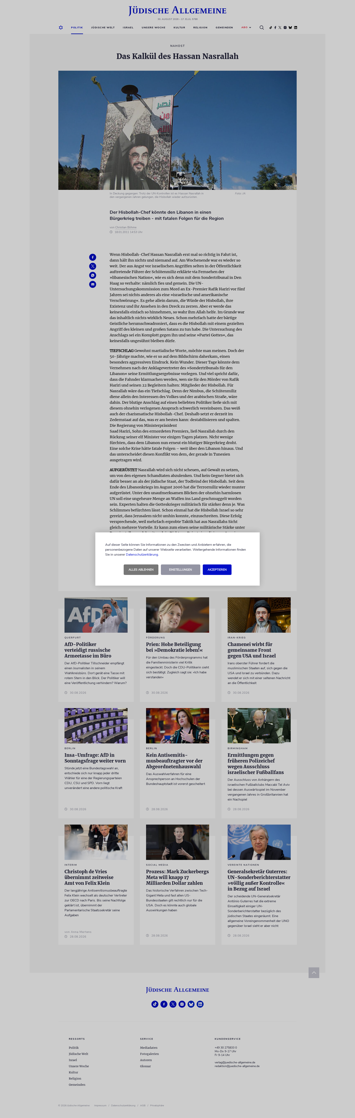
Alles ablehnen (141, 570)
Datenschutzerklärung (142, 554)
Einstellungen (180, 570)
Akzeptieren (217, 570)
